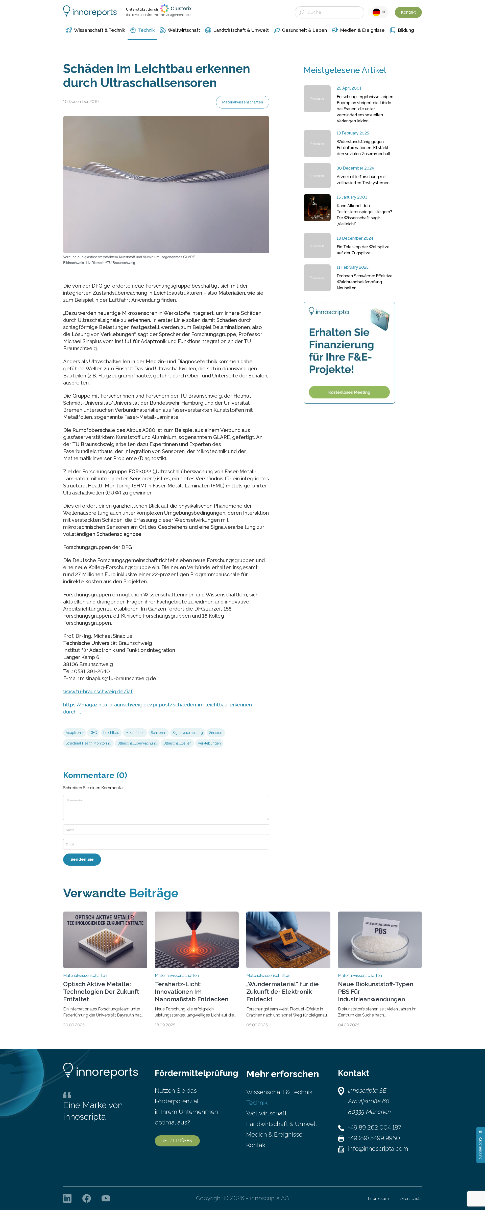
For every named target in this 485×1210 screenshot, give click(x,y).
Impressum (378, 1198)
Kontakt (408, 12)
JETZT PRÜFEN (177, 1140)
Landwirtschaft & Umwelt (281, 1124)
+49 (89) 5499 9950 (374, 1138)
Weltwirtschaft (266, 1113)
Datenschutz (410, 1198)
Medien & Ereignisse (274, 1134)
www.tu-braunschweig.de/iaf (98, 692)
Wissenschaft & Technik (279, 1092)
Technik (257, 1102)
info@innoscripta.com (378, 1148)
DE (383, 12)
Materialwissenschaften (242, 102)
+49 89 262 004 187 (374, 1127)
